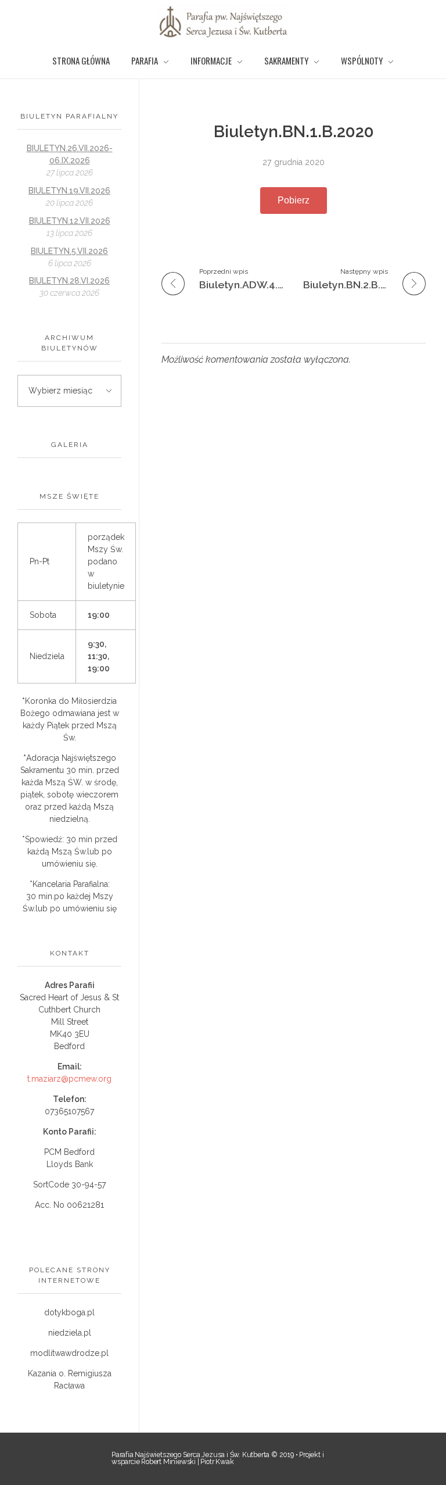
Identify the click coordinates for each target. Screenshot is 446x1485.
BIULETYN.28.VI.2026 (69, 280)
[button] (293, 200)
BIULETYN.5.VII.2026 (69, 251)
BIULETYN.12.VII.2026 (69, 221)
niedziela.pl (69, 1332)
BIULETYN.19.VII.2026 (69, 190)
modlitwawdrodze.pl (69, 1353)
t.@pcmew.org (69, 1078)
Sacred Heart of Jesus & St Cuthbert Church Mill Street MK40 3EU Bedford (69, 1022)
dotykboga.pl (69, 1312)
